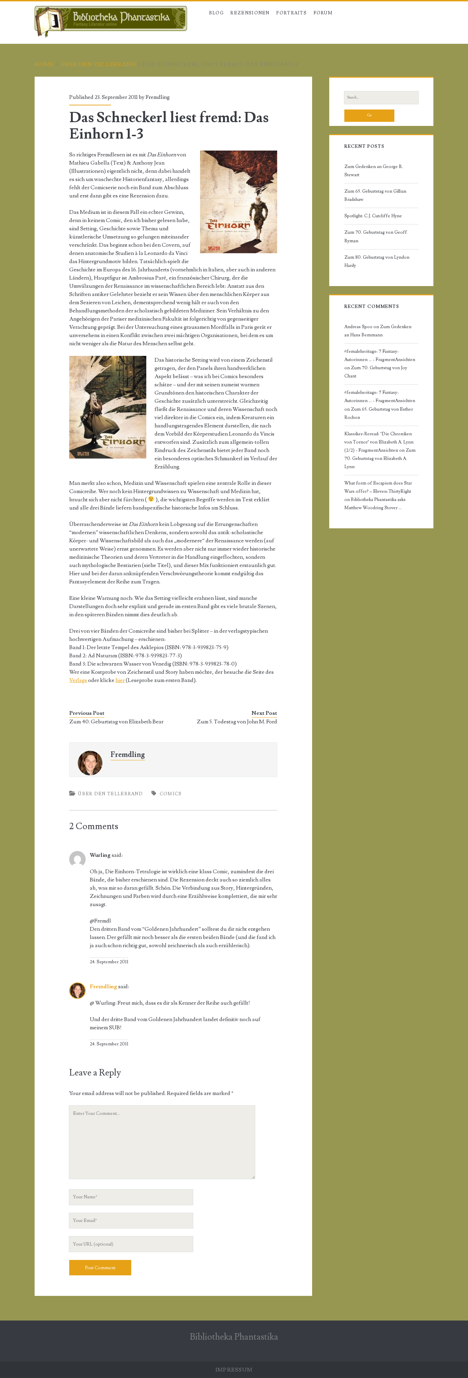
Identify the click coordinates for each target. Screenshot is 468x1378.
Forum (323, 13)
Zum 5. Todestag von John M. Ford (237, 721)
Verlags (78, 680)
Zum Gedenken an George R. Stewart (373, 171)
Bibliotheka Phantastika (234, 1337)
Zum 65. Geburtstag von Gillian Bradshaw (375, 195)
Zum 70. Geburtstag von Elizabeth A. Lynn (380, 458)
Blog (216, 13)
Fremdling (158, 97)
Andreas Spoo (358, 327)
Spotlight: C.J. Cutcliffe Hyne (373, 216)
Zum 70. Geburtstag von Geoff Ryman (375, 236)
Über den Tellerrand (98, 64)
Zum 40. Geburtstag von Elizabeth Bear (116, 721)
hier (120, 680)
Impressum (234, 1369)
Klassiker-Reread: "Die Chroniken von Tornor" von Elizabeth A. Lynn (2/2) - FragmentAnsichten (379, 442)
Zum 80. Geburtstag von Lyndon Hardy (376, 261)
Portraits (291, 13)
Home (44, 64)
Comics (171, 794)
